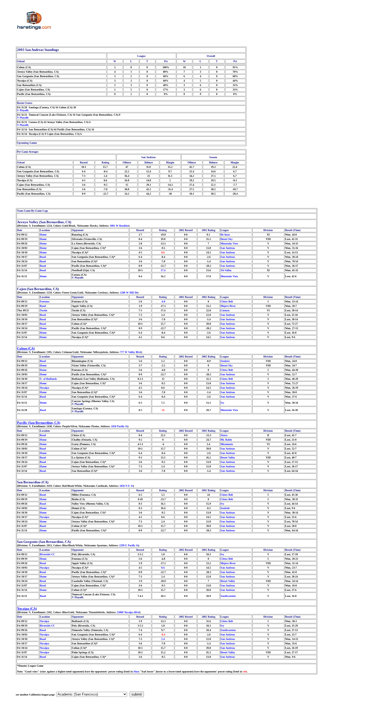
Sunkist (225, 361)
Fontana (44, 301)
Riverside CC (47, 554)
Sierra (224, 435)
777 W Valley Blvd (130, 352)
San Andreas (228, 248)
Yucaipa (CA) (27, 609)
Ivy (222, 402)
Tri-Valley (226, 270)
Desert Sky (227, 239)
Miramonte (227, 444)
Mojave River (228, 305)
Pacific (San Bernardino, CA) (38, 423)
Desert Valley (228, 457)
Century (225, 310)
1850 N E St (126, 485)
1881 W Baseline (119, 225)
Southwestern (228, 596)
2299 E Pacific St (128, 545)
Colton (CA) (26, 348)
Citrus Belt (227, 301)
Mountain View (229, 243)
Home (43, 234)
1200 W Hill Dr (129, 292)
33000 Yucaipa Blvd (128, 612)
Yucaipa (44, 387)
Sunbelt (225, 508)
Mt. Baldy (226, 439)
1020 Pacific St (119, 426)
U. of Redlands (48, 378)
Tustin (43, 310)
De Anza (225, 234)
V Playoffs (23, 110)
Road (43, 256)
